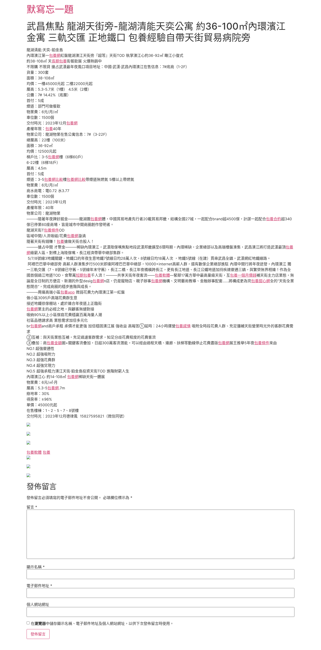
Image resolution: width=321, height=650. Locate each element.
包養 (49, 128)
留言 (32, 507)
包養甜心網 (260, 281)
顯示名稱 (36, 567)
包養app (67, 292)
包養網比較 (53, 179)
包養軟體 (162, 275)
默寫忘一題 (50, 9)
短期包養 (83, 275)
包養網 (54, 55)
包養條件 (51, 230)
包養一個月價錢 (243, 275)
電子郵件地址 (39, 586)
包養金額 (54, 342)
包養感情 (183, 326)
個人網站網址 (38, 604)
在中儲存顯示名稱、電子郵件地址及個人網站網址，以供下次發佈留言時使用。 (102, 623)
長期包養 (59, 61)
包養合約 (273, 219)
